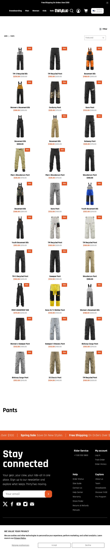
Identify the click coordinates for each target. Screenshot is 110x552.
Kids (44, 10)
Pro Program (100, 496)
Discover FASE (101, 492)
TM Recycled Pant (55, 73)
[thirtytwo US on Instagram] (25, 506)
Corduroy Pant (55, 107)
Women (35, 10)
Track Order (100, 459)
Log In (97, 455)
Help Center (78, 492)
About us (99, 479)
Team (97, 483)
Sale (52, 10)
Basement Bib (90, 73)
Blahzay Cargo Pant (90, 344)
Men (27, 10)
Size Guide (77, 483)
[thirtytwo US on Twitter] (5, 506)
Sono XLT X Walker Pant (55, 310)
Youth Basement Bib (89, 209)
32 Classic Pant (55, 377)
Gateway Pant (90, 141)
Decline (88, 545)
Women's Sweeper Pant (20, 344)
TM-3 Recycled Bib (20, 73)
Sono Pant (90, 107)
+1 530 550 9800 (81, 455)
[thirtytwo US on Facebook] (12, 506)
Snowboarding (15, 10)
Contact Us (77, 487)
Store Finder (78, 501)
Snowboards (100, 487)
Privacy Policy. (20, 538)
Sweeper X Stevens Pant (55, 344)
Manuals (76, 510)
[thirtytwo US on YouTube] (18, 506)
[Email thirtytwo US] (32, 506)
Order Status (78, 479)
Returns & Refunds (81, 505)
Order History (100, 464)
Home (6, 36)
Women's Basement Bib (20, 107)
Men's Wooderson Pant (20, 175)
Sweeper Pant (55, 276)
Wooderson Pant (90, 175)
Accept (54, 545)
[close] (107, 2)
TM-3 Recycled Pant (20, 276)
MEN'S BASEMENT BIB (20, 310)
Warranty (77, 496)
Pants (12, 36)
